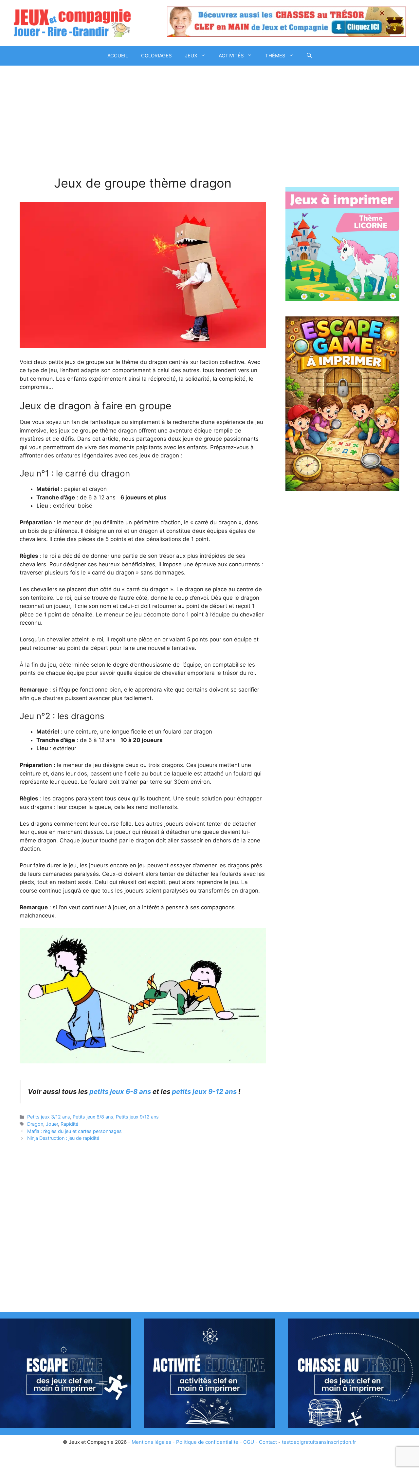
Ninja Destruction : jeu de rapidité (63, 1138)
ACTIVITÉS (231, 55)
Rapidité (69, 1124)
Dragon (35, 1124)
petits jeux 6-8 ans (120, 1091)
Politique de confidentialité (207, 1442)
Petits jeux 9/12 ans (137, 1116)
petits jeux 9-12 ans (204, 1091)
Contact (268, 1442)
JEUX (191, 55)
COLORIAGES (156, 55)
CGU (248, 1442)
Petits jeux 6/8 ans (93, 1116)
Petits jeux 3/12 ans (48, 1116)
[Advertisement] (143, 127)
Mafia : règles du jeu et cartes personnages (74, 1131)
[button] (309, 56)
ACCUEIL (117, 55)
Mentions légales (151, 1442)
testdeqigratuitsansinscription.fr (319, 1442)
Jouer (52, 1124)
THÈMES (275, 55)
